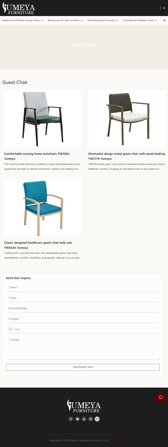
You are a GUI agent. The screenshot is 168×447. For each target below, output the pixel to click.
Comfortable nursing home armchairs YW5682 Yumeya (37, 156)
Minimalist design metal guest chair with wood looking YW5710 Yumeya (126, 156)
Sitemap (114, 440)
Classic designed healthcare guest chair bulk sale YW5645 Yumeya (38, 244)
